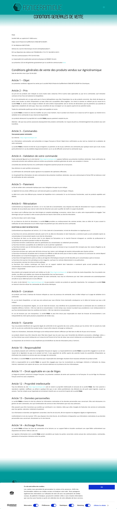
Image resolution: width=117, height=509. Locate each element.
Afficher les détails (100, 505)
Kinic (64, 62)
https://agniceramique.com (28, 137)
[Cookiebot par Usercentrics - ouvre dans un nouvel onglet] (12, 505)
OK (102, 487)
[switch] (53, 505)
